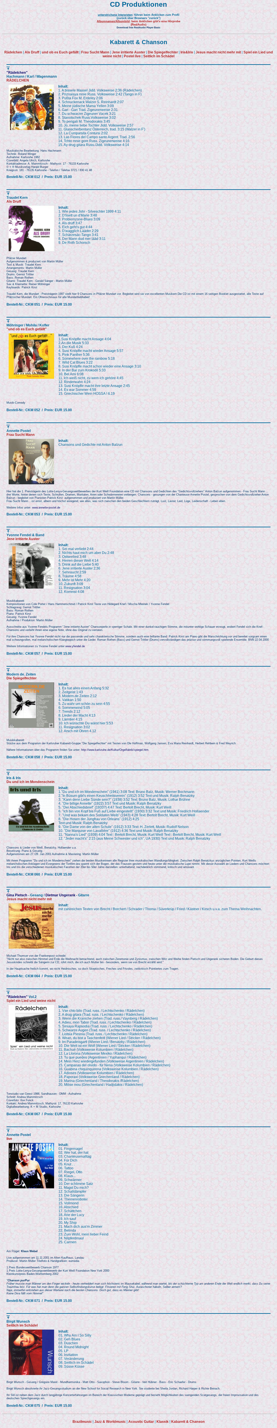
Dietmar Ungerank (60, 895)
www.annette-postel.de (46, 507)
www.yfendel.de (75, 646)
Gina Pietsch (16, 895)
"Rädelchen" (17, 72)
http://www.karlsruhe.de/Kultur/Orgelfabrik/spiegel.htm (114, 749)
